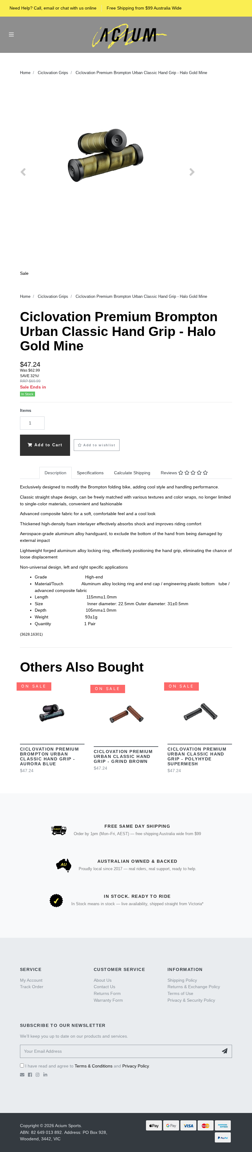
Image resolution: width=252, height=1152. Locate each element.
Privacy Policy (135, 1065)
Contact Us (104, 986)
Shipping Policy (182, 980)
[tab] (55, 473)
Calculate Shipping (132, 472)
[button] (97, 445)
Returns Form (107, 993)
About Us (103, 980)
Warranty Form (108, 1000)
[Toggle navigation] (11, 34)
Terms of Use (180, 993)
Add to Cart (47, 445)
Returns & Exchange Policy (193, 986)
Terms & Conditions (93, 1065)
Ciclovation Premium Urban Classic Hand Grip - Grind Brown (123, 756)
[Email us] (22, 1074)
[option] (107, 151)
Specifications (90, 472)
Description (55, 472)
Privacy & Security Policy (191, 1000)
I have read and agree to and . (87, 1065)
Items (25, 410)
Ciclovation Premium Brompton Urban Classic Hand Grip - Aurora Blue (49, 756)
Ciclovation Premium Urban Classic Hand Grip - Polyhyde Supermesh (196, 756)
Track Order (31, 986)
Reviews (169, 472)
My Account (31, 980)
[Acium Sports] (127, 34)
